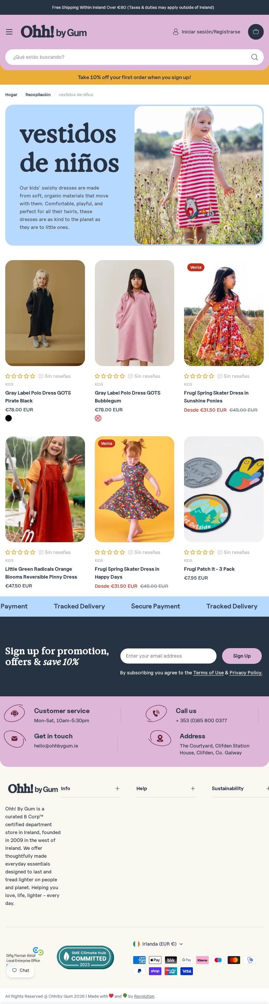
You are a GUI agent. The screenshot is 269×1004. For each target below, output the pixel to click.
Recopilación (38, 94)
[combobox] (134, 57)
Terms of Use (208, 673)
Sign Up (242, 656)
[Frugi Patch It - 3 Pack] (224, 489)
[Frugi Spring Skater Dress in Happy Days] (135, 489)
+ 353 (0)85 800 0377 (201, 721)
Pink (98, 418)
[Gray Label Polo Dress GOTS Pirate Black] (45, 313)
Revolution (144, 996)
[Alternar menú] (9, 32)
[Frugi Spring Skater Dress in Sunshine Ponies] (224, 313)
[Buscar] (255, 57)
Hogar (11, 94)
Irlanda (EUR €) (159, 944)
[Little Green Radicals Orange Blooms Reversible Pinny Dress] (45, 489)
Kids (9, 384)
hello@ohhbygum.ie (56, 746)
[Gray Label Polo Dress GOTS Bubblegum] (135, 313)
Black (8, 418)
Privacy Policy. (246, 673)
